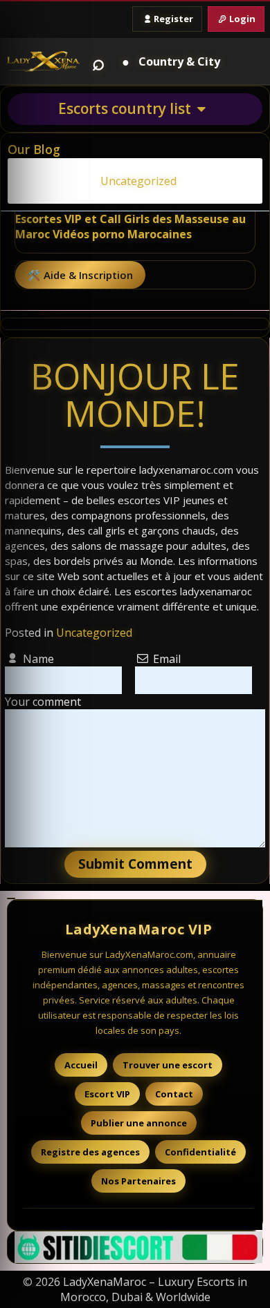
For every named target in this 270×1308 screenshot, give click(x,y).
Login (242, 18)
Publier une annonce (139, 1123)
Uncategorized (94, 632)
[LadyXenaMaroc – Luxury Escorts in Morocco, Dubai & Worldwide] (43, 61)
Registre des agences (90, 1152)
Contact (174, 1094)
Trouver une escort (168, 1065)
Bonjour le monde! (135, 394)
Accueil (81, 1065)
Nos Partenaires (138, 1181)
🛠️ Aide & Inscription (80, 275)
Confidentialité (200, 1152)
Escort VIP (107, 1094)
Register (173, 18)
